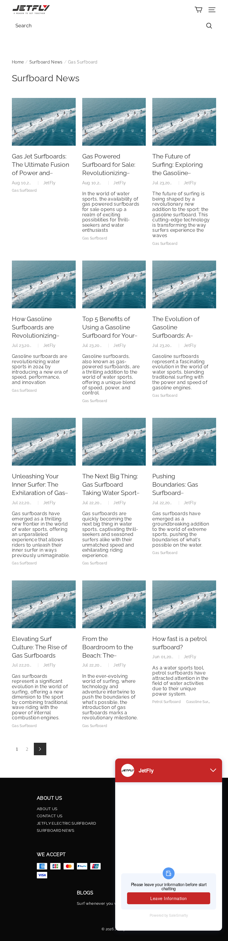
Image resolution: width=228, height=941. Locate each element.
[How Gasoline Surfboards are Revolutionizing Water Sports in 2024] (44, 284)
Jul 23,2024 (163, 182)
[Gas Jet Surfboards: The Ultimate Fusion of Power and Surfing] (44, 122)
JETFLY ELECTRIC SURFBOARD (66, 823)
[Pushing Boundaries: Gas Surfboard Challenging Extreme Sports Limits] (184, 442)
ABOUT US (47, 809)
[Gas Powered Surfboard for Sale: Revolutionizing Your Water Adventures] (114, 122)
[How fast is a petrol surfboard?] (184, 604)
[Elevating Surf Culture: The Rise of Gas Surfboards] (44, 604)
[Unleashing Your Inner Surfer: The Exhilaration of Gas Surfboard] (44, 442)
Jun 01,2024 (164, 656)
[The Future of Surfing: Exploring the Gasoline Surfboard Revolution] (184, 122)
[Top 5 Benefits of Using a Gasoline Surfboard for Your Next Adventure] (114, 284)
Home (18, 62)
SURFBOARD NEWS (56, 831)
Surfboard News (46, 62)
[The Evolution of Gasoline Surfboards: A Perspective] (184, 284)
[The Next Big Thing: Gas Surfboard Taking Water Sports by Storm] (114, 442)
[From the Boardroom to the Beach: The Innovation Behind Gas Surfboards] (114, 604)
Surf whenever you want (100, 904)
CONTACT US (49, 816)
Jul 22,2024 (23, 502)
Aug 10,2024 (24, 182)
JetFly (49, 182)
